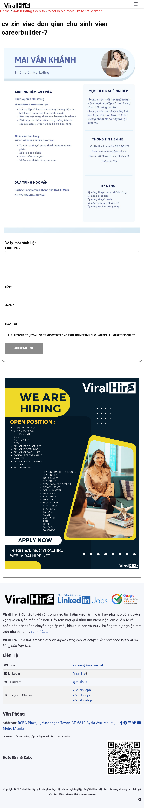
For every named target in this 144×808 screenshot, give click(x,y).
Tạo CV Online (63, 736)
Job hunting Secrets (29, 11)
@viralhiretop (82, 700)
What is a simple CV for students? (75, 11)
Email (9, 304)
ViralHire (79, 673)
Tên (8, 286)
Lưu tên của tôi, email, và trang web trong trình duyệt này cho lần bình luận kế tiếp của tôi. (72, 335)
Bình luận (12, 248)
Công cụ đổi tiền (45, 736)
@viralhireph (82, 690)
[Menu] (136, 4)
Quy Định (7, 736)
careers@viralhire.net (88, 665)
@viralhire (80, 682)
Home (5, 11)
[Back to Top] (139, 799)
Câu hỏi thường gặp (24, 736)
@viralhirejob (82, 695)
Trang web (12, 323)
